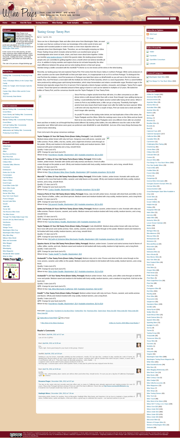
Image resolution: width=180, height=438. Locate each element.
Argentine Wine (152, 102)
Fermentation (7, 175)
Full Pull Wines (8, 177)
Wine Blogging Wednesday (156, 370)
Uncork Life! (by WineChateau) (13, 219)
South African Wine (153, 315)
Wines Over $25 (111, 310)
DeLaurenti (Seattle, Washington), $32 (63, 204)
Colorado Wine (152, 155)
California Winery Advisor (11, 159)
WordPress (34, 436)
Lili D (4, 125)
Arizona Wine (151, 105)
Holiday (149, 207)
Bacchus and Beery (9, 154)
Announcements (152, 99)
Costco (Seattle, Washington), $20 (61, 190)
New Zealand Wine (153, 262)
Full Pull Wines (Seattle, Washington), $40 (64, 222)
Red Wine (150, 291)
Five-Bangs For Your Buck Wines (64, 310)
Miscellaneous (152, 233)
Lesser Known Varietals (155, 223)
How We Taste (26, 23)
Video (149, 349)
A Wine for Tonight (153, 94)
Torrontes (150, 343)
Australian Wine (152, 107)
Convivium (6, 167)
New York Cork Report (10, 196)
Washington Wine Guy (10, 230)
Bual (148, 128)
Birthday (149, 118)
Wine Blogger (7, 243)
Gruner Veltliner (152, 202)
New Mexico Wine (153, 257)
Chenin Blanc (151, 149)
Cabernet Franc (152, 131)
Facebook (153, 55)
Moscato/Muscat (152, 244)
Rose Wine (150, 296)
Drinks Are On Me (9, 172)
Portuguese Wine (92, 310)
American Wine (152, 97)
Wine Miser (6, 246)
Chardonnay (151, 147)
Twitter (152, 52)
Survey (149, 328)
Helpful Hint (151, 204)
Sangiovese (151, 301)
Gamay (149, 176)
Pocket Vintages (8, 198)
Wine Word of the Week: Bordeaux (52, 323)
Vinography (7, 225)
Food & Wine (151, 168)
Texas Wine (151, 341)
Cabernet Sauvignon (154, 134)
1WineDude (7, 146)
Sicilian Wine (151, 312)
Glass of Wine (7, 180)
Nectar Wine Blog (9, 193)
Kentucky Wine (152, 220)
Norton (149, 265)
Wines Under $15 (122, 310)
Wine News (151, 388)
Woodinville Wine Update (11, 254)
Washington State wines (11, 48)
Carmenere (151, 141)
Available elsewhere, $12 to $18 (91, 272)
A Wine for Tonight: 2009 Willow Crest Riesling (124, 323)
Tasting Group (102, 310)
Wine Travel (151, 399)
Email (151, 38)
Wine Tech (150, 396)
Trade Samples (73, 23)
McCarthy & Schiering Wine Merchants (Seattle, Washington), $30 (73, 239)
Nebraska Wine (152, 252)
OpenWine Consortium (157, 59)
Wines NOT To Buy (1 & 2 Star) (157, 404)
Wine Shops (151, 391)
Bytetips (165, 434)
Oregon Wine (151, 270)
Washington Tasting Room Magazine (159, 359)
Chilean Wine (7, 162)
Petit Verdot (151, 273)
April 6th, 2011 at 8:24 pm (53, 353)
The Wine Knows (8, 214)
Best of (149, 115)
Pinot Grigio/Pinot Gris (154, 280)
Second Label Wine (9, 201)
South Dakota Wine (153, 317)
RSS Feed (153, 34)
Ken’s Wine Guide (9, 188)
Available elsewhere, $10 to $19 (90, 304)
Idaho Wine (150, 212)
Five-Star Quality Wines (155, 165)
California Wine (152, 136)
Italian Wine (151, 217)
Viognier (149, 354)
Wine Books (151, 375)
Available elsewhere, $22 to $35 (90, 204)
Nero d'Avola (151, 254)
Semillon (149, 307)
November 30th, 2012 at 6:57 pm (63, 381)
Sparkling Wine (152, 322)
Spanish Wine (151, 320)
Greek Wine (151, 197)
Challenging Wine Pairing (155, 144)
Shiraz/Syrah (151, 309)
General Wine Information (155, 181)
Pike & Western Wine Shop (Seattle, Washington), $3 (68, 172)
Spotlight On (151, 325)
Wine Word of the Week (155, 401)
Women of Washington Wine (156, 425)
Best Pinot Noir (8, 156)
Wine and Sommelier (10, 240)
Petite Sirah (151, 275)
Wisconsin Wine (152, 419)
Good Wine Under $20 (10, 185)
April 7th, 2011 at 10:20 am (52, 369)
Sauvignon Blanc (152, 304)
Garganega (151, 178)
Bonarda (150, 120)
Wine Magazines (152, 385)
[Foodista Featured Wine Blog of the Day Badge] (11, 279)
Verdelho (150, 346)
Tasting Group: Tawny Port (53, 31)
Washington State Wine (157, 77)
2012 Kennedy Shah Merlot (12, 96)
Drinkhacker (7, 170)
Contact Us (87, 23)
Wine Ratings (57, 23)
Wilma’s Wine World (9, 238)
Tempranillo (151, 335)
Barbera (149, 113)
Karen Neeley (7, 114)
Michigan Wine (152, 231)
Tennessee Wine (152, 338)
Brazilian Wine (151, 123)
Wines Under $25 (42, 313)
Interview (150, 215)
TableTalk (6, 206)
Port (85, 310)
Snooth (5, 204)
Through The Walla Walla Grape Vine (15, 217)
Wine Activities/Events (154, 364)
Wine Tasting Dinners (154, 393)
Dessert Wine (50, 310)
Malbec (149, 225)
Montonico (150, 241)
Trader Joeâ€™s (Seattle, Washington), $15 (65, 254)
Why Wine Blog (8, 235)
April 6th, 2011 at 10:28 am (52, 343)
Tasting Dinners (42, 23)
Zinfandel (150, 427)
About (13, 23)
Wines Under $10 (153, 409)
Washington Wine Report (11, 232)
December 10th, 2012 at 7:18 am (62, 393)
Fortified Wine (79, 310)
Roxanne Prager (44, 381)
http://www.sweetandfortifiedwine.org (116, 386)
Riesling (149, 294)
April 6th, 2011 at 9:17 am (55, 334)
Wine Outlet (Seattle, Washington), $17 (63, 272)
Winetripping (7, 248)
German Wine (151, 186)
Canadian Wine (152, 139)
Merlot (149, 228)
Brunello (149, 126)
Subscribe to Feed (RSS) (48, 318)
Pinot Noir (150, 283)
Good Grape (7, 183)
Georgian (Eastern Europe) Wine (158, 183)
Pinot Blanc (150, 278)
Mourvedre (150, 246)
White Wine (150, 362)
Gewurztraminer (152, 189)
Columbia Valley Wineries (11, 164)
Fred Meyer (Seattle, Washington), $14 (63, 304)
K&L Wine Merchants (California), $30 (62, 289)
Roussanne (151, 299)
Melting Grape (7, 191)
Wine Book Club (152, 372)
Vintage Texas (8, 227)
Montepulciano (152, 239)
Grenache (150, 199)
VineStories (7, 222)
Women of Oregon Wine (155, 422)
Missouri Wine (151, 236)
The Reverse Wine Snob (11, 212)
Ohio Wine (150, 267)
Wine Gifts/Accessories (155, 383)
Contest (149, 157)
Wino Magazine (8, 251)
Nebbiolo (150, 249)
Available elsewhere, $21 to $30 (90, 155)
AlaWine (5, 149)
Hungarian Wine (152, 210)
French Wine (151, 173)
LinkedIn (152, 63)
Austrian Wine (151, 110)
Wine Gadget (151, 380)
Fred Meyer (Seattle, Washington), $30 (63, 155)
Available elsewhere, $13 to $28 (102, 172)
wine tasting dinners (54, 57)
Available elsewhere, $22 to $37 (90, 289)
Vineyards (150, 351)
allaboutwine (7, 130)
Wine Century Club (153, 377)
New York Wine (152, 259)
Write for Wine (7, 256)
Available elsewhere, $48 (91, 222)
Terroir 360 (6, 209)
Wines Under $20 (133, 310)
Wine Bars (150, 367)
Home (5, 23)
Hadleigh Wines (44, 393)
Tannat (149, 330)
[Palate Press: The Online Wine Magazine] (13, 261)
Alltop (4, 151)
